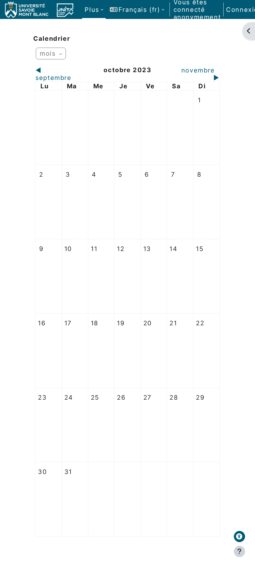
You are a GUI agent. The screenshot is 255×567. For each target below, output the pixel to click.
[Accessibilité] (239, 536)
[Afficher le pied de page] (239, 551)
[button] (137, 9)
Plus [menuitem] (92, 9)
